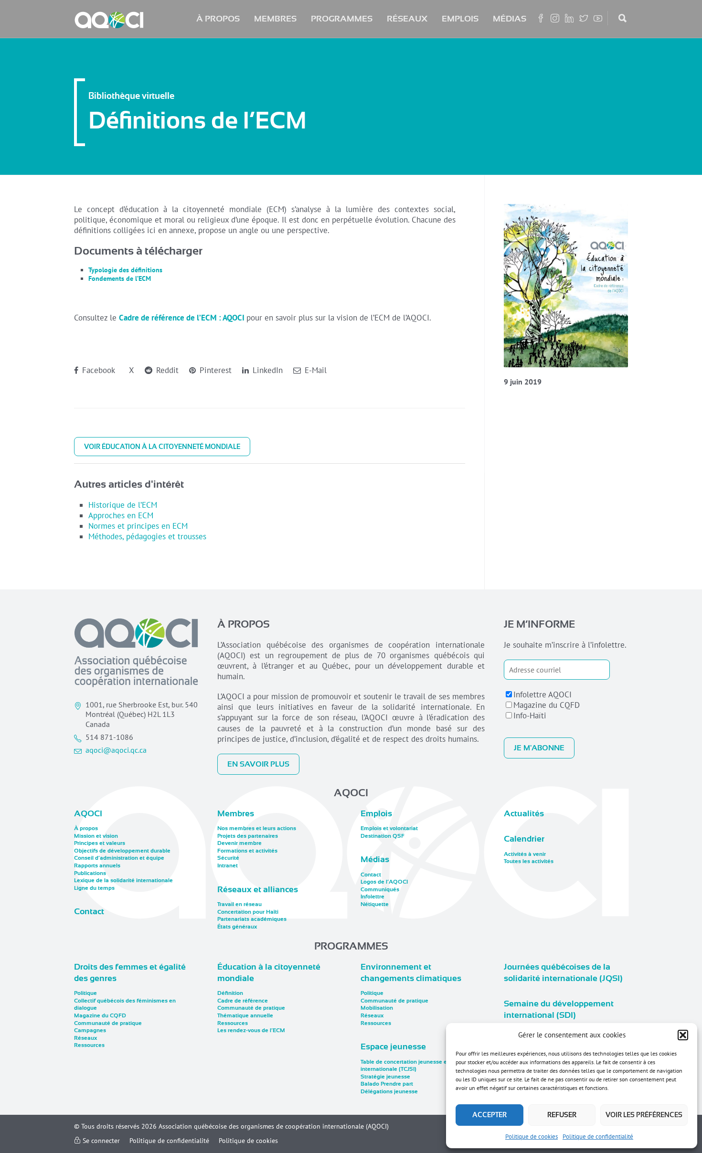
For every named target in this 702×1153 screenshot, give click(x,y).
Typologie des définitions (125, 270)
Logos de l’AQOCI (384, 881)
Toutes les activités (528, 861)
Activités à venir (525, 854)
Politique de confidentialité (598, 1136)
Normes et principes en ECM (138, 526)
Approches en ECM (120, 515)
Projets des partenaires (247, 836)
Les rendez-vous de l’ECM (251, 1030)
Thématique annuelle (245, 1015)
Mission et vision (96, 836)
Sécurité (228, 857)
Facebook (97, 370)
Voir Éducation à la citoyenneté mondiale (162, 446)
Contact (89, 911)
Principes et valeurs (99, 843)
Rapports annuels (97, 865)
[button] (683, 1035)
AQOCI (88, 813)
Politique (85, 993)
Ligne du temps (94, 888)
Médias (509, 18)
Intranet (227, 865)
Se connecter (100, 1140)
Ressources (89, 1045)
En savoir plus (258, 764)
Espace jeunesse (393, 1046)
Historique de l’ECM (122, 505)
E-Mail (314, 370)
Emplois (460, 18)
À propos (218, 18)
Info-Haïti (529, 715)
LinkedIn (266, 370)
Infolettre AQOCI (542, 694)
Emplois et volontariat (389, 828)
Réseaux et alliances (257, 889)
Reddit (166, 370)
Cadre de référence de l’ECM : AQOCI (182, 317)
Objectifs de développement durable (122, 850)
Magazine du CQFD (546, 705)
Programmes (341, 18)
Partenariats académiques (252, 919)
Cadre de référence (242, 1000)
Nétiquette (375, 904)
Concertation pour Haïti (247, 911)
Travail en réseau (239, 904)
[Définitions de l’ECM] (566, 285)
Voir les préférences (644, 1115)
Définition (230, 993)
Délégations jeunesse (389, 1091)
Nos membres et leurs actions (256, 828)
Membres (275, 18)
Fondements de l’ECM (119, 278)
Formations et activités (247, 850)
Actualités (524, 813)
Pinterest (214, 370)
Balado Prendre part (387, 1083)
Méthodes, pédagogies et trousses (147, 536)
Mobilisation (377, 1007)
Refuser (561, 1115)
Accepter (489, 1115)
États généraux (237, 926)
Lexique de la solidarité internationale (123, 880)
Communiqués (380, 889)
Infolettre (372, 896)
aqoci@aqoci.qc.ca (116, 750)
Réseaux (407, 18)
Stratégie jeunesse (385, 1076)
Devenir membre (239, 843)
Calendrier (524, 838)
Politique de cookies (531, 1136)
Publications (90, 873)
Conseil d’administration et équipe (119, 857)
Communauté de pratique (108, 1023)
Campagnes (90, 1030)
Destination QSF (382, 836)
